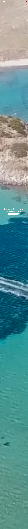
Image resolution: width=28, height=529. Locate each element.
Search (9, 214)
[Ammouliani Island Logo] (4, 1)
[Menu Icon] (1, 1)
